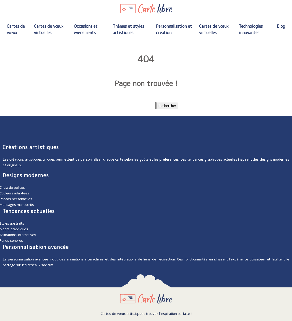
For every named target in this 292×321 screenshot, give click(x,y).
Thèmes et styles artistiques (128, 29)
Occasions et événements (86, 29)
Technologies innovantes (251, 29)
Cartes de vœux (16, 29)
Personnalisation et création (174, 29)
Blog (281, 26)
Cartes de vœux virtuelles (48, 29)
